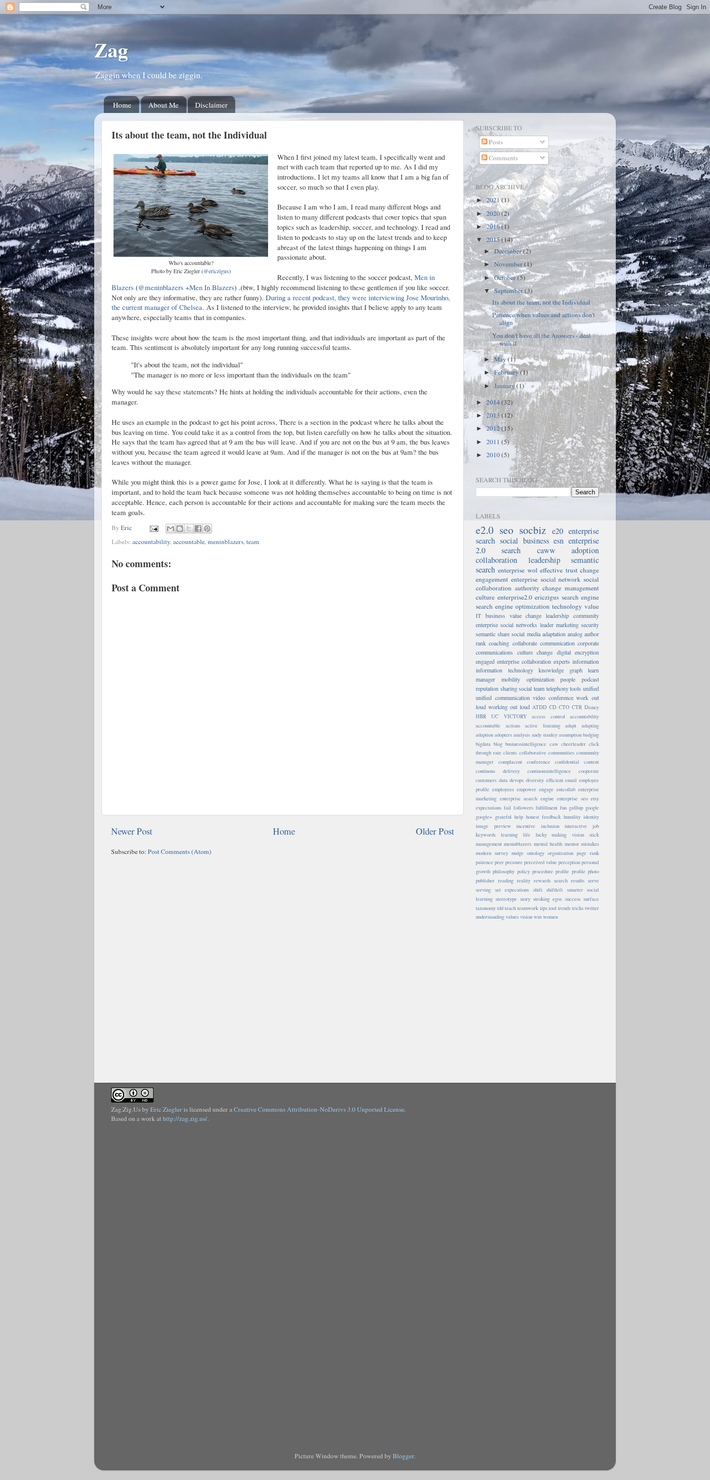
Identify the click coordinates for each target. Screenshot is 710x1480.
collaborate (524, 643)
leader (547, 624)
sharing (508, 688)
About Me (163, 105)
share (503, 634)
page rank (588, 853)
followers (523, 807)
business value (503, 615)
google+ (484, 816)
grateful (503, 816)
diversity (535, 780)
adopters (503, 734)
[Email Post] (153, 527)
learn (593, 670)
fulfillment (546, 807)
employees (503, 789)
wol (532, 570)
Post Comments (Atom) (180, 851)
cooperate (589, 771)
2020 (493, 213)
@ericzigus (216, 271)
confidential (567, 761)
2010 (493, 454)
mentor (572, 843)
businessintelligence (525, 743)
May (501, 359)
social (525, 688)
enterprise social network (546, 579)
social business (524, 540)
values (512, 916)
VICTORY (515, 716)
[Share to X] (189, 528)
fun (563, 807)
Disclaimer (211, 105)
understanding (490, 916)
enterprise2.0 (514, 597)
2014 (493, 402)
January (505, 385)
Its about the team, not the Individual (541, 302)
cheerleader (573, 743)
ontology (535, 853)
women (550, 916)
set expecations (512, 889)
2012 (493, 428)
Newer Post (131, 831)
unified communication (503, 697)
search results (569, 880)
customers (486, 780)
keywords (486, 834)
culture (485, 597)
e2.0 (485, 530)
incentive (525, 826)
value (591, 606)
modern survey (492, 853)
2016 (493, 226)
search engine (580, 597)
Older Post (435, 831)
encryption (587, 652)
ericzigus (547, 597)
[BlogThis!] (180, 528)
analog (575, 634)
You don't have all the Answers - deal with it (541, 339)
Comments (502, 158)
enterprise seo (572, 798)
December (508, 251)
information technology (504, 670)
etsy (595, 798)
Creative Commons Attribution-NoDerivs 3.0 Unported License (319, 1109)
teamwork (527, 908)
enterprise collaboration (524, 661)
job (596, 826)
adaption (484, 734)
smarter (575, 889)
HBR (481, 716)
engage (546, 789)
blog (498, 743)
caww (546, 550)
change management (570, 588)
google (592, 807)
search (511, 550)
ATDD (539, 707)
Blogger (403, 1456)
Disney (591, 707)
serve (593, 880)
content (591, 761)
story (525, 898)
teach (510, 908)
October (505, 277)
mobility (510, 679)
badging (591, 734)
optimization (540, 679)
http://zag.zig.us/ (185, 1118)
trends (564, 908)
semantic (486, 634)
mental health (548, 843)
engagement (492, 579)
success (573, 898)
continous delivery (498, 771)
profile (562, 871)
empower (526, 789)
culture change (535, 652)
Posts (495, 142)
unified (591, 688)
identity (591, 816)
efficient (554, 780)
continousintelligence (549, 771)
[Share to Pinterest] (207, 528)
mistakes (590, 843)
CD (552, 707)
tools (575, 688)
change (589, 570)
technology (567, 606)
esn (559, 540)
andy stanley (544, 734)
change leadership (547, 615)
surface (591, 898)
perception (569, 862)
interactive (576, 826)
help (518, 816)
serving (483, 889)
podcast (590, 679)
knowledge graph (560, 670)
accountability (151, 541)
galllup (576, 807)
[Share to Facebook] (198, 528)
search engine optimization (513, 606)
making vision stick (575, 834)
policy (523, 871)
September (509, 290)
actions (513, 725)
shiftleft (554, 889)
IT (478, 615)
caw (554, 743)
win (537, 916)
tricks (577, 908)
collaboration (496, 560)
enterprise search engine (527, 798)
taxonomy (486, 908)
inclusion (550, 826)
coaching (499, 643)
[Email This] (170, 528)
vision (526, 916)
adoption (585, 550)
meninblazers (225, 541)
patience (484, 862)
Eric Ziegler (166, 1109)
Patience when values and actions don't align (543, 318)
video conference (553, 697)
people (567, 679)
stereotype (506, 898)
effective (551, 570)
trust (572, 570)
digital (564, 652)
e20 (557, 531)
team (252, 541)
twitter (592, 908)
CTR (577, 707)
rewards (542, 880)
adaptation (554, 634)
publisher (485, 880)
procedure (542, 871)
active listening (542, 725)
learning (509, 834)
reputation (487, 688)
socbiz (532, 530)
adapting (590, 725)
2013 (493, 415)
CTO (564, 707)
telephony (557, 688)
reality (523, 880)
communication (557, 643)
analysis (521, 734)
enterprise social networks (506, 624)
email (571, 780)
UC (494, 716)
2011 (493, 441)
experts (562, 661)
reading (505, 880)
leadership (544, 560)
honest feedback (543, 816)
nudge (517, 853)
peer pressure (509, 862)
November (509, 264)
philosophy (503, 871)
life (526, 834)
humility (572, 816)
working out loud (509, 707)
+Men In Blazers (209, 287)
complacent (510, 761)
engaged (485, 661)
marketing (567, 624)
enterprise (511, 570)
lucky (541, 834)
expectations (488, 807)
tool (552, 908)
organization (560, 853)
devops (517, 780)
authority (527, 588)
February (507, 372)
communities (561, 752)
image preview (493, 826)
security (590, 624)
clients (510, 752)
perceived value (540, 862)
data (503, 780)
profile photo (585, 871)
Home (122, 105)
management (489, 843)
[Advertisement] (536, 995)
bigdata (483, 743)
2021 (493, 199)
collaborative (532, 752)
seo (506, 530)
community (586, 615)
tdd (500, 908)
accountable (189, 541)
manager (485, 679)
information (585, 661)
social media (525, 634)
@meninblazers (161, 287)
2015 (493, 239)
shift (537, 889)
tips (543, 908)
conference (538, 761)
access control (548, 716)
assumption (570, 734)
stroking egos (547, 898)
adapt (570, 725)
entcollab (565, 789)
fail (507, 807)
